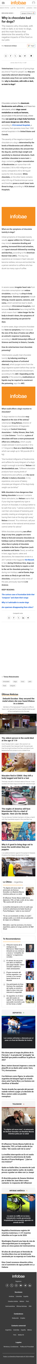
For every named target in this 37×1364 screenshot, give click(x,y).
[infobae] (18, 3)
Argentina (8, 1330)
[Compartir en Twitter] (15, 55)
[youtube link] (20, 1285)
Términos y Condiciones (10, 1346)
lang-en (12, 685)
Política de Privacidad (27, 1346)
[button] (3, 3)
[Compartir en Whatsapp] (6, 55)
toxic (22, 681)
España (25, 1296)
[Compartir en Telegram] (25, 55)
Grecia (33, 8)
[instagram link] (16, 1285)
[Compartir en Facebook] (11, 55)
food (4, 685)
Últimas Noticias (21, 1306)
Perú (27, 1301)
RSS (30, 1306)
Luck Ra (9, 8)
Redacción (15, 1318)
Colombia (19, 1296)
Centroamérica (10, 1306)
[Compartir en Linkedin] (20, 55)
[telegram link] (25, 1285)
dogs (15, 681)
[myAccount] (33, 3)
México (22, 1301)
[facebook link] (7, 1285)
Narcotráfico (18, 8)
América (11, 1296)
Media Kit (21, 1335)
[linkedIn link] (29, 1285)
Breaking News (7, 13)
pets (29, 681)
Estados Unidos (13, 1301)
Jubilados (26, 8)
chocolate (6, 681)
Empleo (22, 1318)
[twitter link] (11, 1285)
